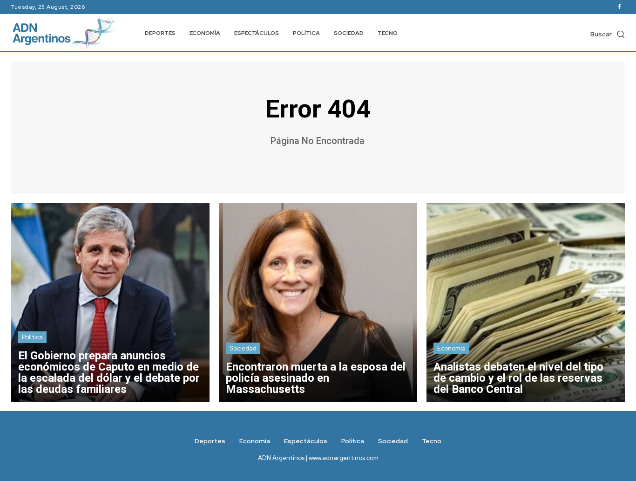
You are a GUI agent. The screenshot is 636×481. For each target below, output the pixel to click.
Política (32, 337)
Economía (451, 348)
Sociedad (243, 348)
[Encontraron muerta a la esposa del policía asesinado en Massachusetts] (318, 302)
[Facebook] (619, 7)
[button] (607, 34)
